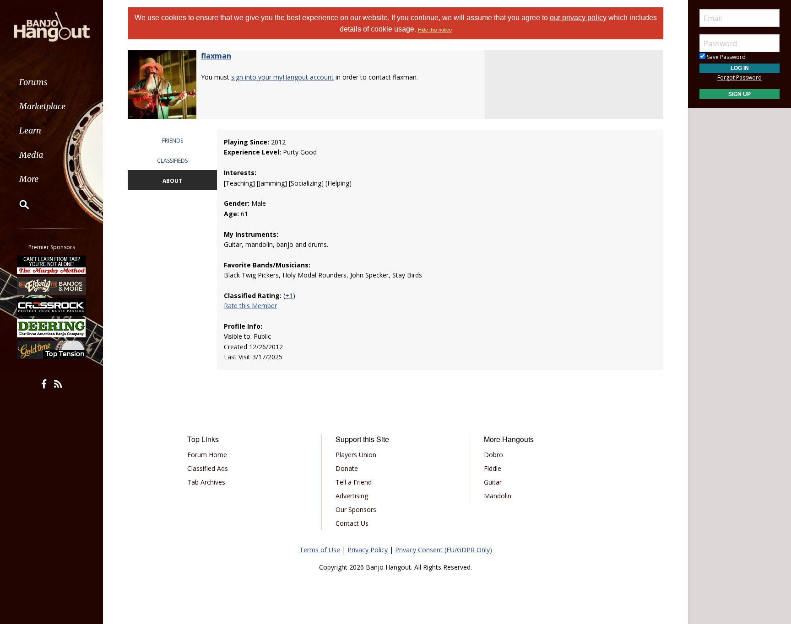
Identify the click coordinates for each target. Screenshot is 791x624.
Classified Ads (207, 468)
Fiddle (492, 468)
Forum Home (207, 454)
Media (31, 154)
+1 (289, 295)
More (28, 179)
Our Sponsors (356, 509)
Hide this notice (435, 29)
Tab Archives (206, 482)
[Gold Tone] (52, 349)
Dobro (493, 454)
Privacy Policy (367, 549)
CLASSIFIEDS (172, 161)
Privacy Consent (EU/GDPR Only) (443, 549)
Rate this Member (250, 305)
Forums (33, 82)
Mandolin (497, 495)
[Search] (18, 204)
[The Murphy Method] (52, 264)
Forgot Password (739, 77)
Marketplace (42, 106)
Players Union (356, 454)
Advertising (352, 495)
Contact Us (352, 523)
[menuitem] (51, 82)
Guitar (493, 482)
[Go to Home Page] (52, 26)
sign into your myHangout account (282, 77)
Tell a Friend (354, 482)
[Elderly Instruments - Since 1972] (52, 285)
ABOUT (172, 181)
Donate (347, 468)
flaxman (216, 56)
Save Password (725, 57)
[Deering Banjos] (52, 328)
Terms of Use (319, 549)
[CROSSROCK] (52, 307)
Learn (30, 130)
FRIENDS (172, 140)
